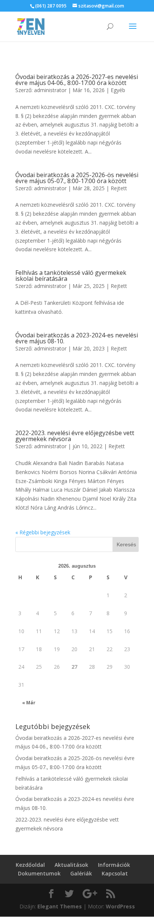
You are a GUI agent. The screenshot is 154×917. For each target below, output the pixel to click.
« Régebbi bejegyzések (42, 532)
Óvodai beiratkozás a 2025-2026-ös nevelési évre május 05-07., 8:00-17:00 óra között (76, 178)
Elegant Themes (59, 906)
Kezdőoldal (30, 864)
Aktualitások (71, 864)
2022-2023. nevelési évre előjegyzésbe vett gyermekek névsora (74, 436)
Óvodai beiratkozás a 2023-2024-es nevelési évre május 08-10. (76, 338)
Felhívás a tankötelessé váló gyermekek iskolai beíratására (70, 275)
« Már (29, 702)
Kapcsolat (115, 873)
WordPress (120, 906)
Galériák (81, 873)
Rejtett (119, 188)
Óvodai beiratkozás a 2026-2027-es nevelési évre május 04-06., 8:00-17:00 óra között (76, 80)
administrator (50, 90)
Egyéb (118, 90)
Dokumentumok (39, 873)
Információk (114, 864)
